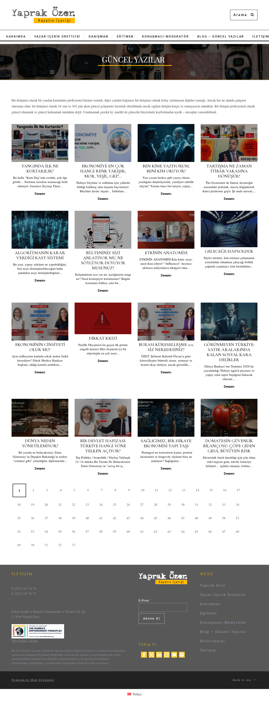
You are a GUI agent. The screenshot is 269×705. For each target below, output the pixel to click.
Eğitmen (208, 613)
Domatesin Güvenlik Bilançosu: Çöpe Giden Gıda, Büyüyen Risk (229, 446)
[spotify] (181, 654)
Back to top (242, 680)
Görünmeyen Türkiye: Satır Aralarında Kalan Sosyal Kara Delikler (229, 352)
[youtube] (174, 654)
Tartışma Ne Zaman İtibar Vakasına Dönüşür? (229, 171)
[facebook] (144, 654)
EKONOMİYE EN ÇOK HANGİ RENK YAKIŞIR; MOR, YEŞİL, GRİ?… (103, 171)
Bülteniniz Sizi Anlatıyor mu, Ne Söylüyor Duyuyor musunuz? (103, 260)
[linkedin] (159, 654)
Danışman (210, 604)
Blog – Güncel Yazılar (223, 632)
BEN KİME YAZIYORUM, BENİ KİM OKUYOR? (166, 168)
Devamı (40, 193)
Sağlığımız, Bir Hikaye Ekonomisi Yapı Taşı (166, 443)
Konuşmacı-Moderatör (223, 623)
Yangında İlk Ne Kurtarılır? (39, 168)
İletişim (208, 650)
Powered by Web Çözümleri (33, 680)
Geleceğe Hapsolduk (229, 251)
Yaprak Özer (213, 585)
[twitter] (151, 654)
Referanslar (212, 641)
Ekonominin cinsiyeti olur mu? (40, 347)
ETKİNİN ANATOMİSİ (166, 252)
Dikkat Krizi (103, 338)
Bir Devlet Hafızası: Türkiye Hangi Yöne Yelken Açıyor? (103, 446)
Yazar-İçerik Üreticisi (223, 595)
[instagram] (166, 654)
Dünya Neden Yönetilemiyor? (40, 443)
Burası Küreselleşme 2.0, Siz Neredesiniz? (166, 347)
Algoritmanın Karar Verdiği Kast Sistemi (40, 255)
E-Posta (145, 600)
